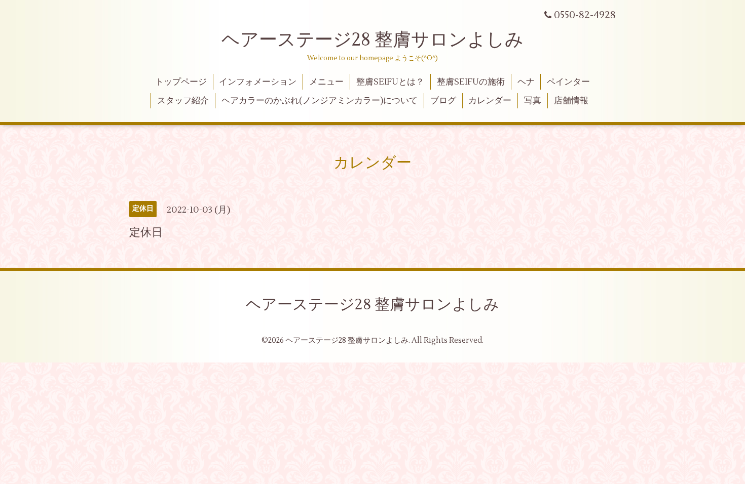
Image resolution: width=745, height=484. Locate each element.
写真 (532, 100)
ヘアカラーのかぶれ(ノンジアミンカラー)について (319, 100)
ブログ (443, 100)
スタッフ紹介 (183, 100)
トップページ (181, 82)
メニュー (326, 82)
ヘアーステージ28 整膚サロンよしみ (372, 40)
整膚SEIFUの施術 (471, 82)
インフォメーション (257, 82)
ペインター (568, 82)
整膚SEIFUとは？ (390, 82)
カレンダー (489, 100)
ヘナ (526, 82)
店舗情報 (571, 100)
